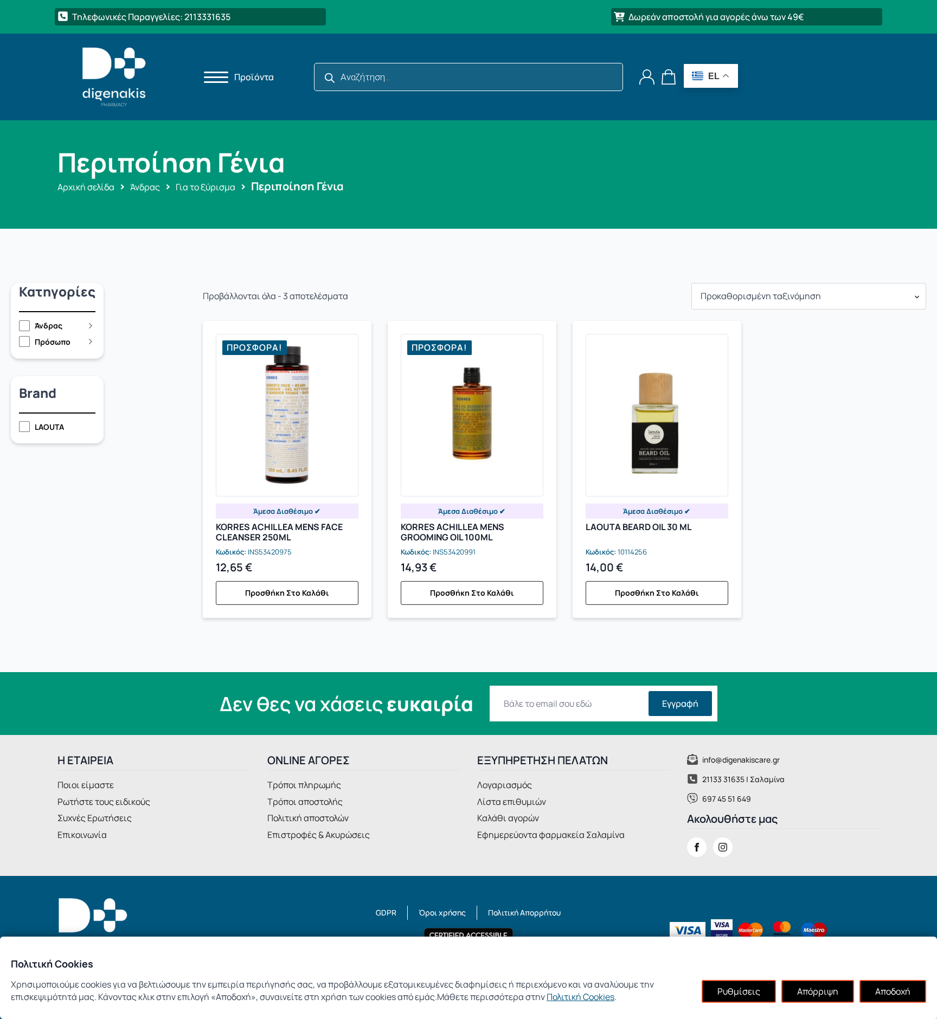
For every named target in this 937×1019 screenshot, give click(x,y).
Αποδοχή (892, 991)
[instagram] (723, 847)
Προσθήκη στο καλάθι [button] (287, 593)
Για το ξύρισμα (205, 187)
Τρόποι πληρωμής (304, 785)
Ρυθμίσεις (738, 991)
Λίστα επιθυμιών (511, 802)
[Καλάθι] (669, 77)
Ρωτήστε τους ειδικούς (103, 802)
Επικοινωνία (82, 835)
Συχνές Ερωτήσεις (94, 818)
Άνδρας (145, 187)
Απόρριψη (817, 991)
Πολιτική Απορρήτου (524, 912)
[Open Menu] (212, 77)
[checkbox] (52, 326)
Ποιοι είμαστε (85, 785)
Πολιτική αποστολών (308, 818)
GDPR (386, 912)
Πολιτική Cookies (580, 997)
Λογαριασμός (504, 785)
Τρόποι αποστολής (305, 802)
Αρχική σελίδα (85, 187)
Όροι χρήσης (442, 912)
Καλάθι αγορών (508, 818)
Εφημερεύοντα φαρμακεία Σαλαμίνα (551, 835)
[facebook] (697, 847)
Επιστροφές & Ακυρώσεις (318, 835)
